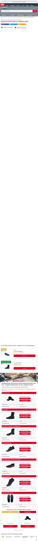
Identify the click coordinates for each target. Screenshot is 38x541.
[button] (14, 530)
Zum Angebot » (24, 355)
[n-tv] (2, 4)
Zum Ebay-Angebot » (25, 400)
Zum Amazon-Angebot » (25, 398)
